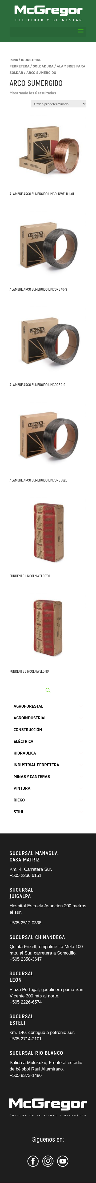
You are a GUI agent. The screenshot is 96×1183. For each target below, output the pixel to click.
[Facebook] (33, 1166)
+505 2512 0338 (25, 922)
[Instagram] (48, 1166)
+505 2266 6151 (26, 875)
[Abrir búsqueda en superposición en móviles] (48, 690)
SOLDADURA (43, 66)
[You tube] (63, 1166)
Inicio (14, 60)
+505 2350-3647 (26, 959)
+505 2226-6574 (26, 1002)
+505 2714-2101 (26, 1038)
